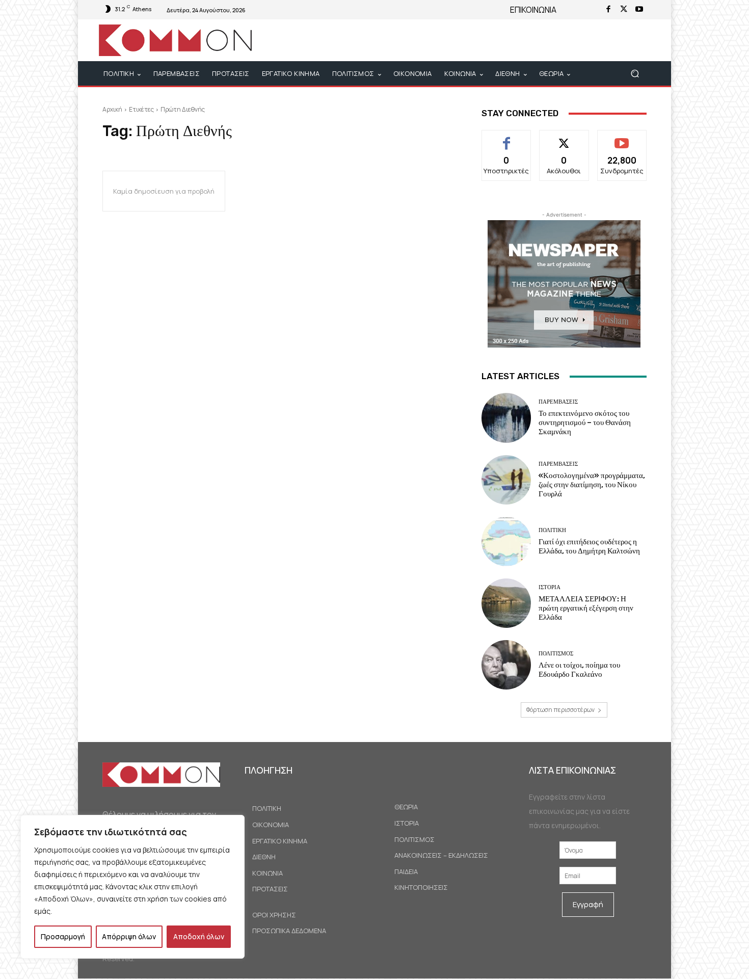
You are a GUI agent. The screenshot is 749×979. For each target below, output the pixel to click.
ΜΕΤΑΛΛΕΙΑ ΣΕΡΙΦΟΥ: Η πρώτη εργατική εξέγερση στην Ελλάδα (586, 608)
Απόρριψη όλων (129, 936)
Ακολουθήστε (564, 138)
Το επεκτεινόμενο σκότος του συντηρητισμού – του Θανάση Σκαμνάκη (585, 422)
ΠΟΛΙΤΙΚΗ (552, 530)
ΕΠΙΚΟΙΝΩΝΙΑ (533, 9)
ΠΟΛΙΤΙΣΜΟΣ (556, 653)
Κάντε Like (506, 138)
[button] (635, 74)
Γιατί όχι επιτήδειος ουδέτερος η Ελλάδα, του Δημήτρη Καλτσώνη (589, 546)
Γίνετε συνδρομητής (622, 141)
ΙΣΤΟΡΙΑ (549, 587)
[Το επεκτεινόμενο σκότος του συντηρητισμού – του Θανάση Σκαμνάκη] (506, 417)
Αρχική (112, 109)
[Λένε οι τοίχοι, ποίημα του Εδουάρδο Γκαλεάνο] (506, 665)
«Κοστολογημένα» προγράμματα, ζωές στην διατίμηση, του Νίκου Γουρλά (592, 484)
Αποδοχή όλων (198, 936)
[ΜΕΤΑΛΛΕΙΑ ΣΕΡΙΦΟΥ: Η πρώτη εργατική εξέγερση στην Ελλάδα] (506, 603)
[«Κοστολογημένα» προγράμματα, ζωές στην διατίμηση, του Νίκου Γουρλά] (506, 480)
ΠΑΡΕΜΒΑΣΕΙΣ (558, 402)
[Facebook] (608, 9)
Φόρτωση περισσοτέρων (560, 709)
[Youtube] (639, 9)
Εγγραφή (588, 904)
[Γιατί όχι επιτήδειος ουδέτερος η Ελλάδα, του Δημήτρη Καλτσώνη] (506, 541)
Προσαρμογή (63, 936)
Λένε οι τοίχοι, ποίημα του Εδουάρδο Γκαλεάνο (579, 669)
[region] (132, 887)
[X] (623, 9)
